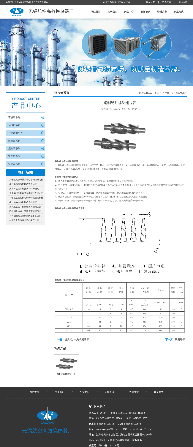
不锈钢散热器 (15, 117)
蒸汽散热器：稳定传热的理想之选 (25, 207)
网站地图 (183, 2)
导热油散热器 (15, 133)
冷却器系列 (14, 156)
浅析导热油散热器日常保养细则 (24, 189)
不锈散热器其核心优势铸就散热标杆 (26, 198)
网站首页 (150, 2)
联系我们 (166, 2)
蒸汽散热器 (14, 125)
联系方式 (158, 392)
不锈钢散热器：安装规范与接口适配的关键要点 (26, 211)
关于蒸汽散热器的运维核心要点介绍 (26, 193)
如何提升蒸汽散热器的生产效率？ (25, 220)
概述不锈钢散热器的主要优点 (23, 184)
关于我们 (60, 392)
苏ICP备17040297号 (109, 445)
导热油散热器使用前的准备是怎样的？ (26, 216)
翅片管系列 (14, 148)
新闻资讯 (109, 392)
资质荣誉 (134, 392)
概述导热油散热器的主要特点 (23, 202)
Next (187, 52)
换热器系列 (14, 164)
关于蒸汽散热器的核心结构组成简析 (26, 179)
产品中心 (169, 93)
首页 (157, 93)
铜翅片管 (180, 339)
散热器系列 (14, 140)
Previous (5, 52)
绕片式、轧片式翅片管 (77, 339)
